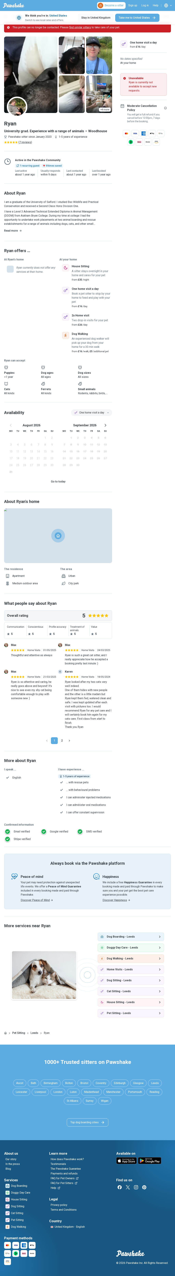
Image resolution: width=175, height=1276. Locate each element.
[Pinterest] (144, 1187)
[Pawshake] (13, 5)
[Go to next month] (105, 425)
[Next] (69, 740)
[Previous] (46, 740)
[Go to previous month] (11, 425)
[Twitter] (127, 1187)
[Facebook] (119, 1187)
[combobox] (91, 412)
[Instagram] (136, 1187)
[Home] (5, 1033)
